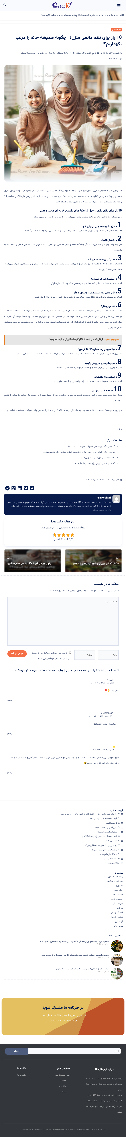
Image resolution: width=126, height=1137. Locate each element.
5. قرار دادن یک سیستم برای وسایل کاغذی (101, 836)
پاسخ (9, 700)
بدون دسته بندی (115, 877)
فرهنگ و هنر (117, 912)
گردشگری (119, 921)
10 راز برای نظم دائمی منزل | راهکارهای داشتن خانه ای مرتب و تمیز (90, 814)
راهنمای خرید (117, 899)
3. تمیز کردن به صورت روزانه (107, 827)
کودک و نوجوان (116, 917)
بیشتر (119, 429)
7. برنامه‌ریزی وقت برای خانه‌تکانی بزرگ (102, 845)
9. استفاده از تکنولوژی (110, 854)
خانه (122, 15)
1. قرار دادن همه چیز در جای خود (105, 818)
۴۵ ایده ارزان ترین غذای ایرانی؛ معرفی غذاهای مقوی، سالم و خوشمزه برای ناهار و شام (74, 941)
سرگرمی (119, 908)
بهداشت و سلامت (115, 881)
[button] (4, 5)
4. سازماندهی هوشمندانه (108, 832)
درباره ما (63, 1091)
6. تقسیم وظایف (112, 841)
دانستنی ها (118, 894)
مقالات (63, 1080)
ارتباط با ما (63, 1086)
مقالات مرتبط (114, 863)
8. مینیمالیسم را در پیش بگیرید (106, 850)
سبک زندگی (118, 903)
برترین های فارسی (63, 1075)
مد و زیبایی (118, 926)
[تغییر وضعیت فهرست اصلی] (119, 5)
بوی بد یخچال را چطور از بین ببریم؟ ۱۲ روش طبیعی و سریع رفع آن (82, 968)
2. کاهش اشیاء (113, 823)
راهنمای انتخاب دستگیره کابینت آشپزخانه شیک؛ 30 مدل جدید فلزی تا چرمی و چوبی (75, 955)
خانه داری (113, 15)
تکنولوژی (119, 885)
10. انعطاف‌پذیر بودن (110, 859)
